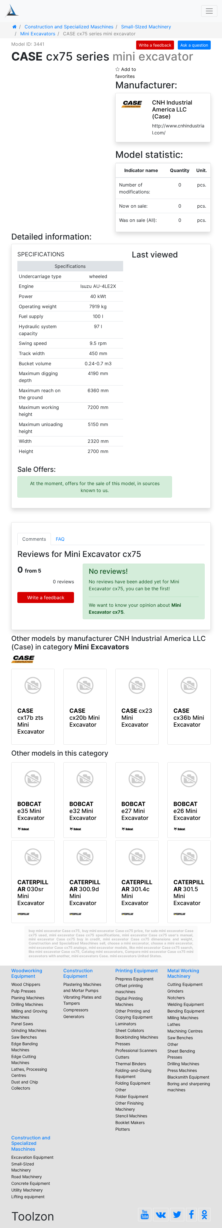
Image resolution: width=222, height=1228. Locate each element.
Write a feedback (155, 45)
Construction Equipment (78, 973)
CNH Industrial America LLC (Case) (172, 109)
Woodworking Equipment (26, 973)
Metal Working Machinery (183, 973)
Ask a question (194, 45)
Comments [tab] (34, 539)
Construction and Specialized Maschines (30, 1143)
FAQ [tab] (60, 539)
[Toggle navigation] (209, 11)
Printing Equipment (136, 970)
